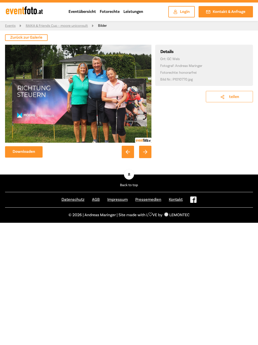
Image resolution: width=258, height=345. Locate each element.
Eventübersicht (82, 11)
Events (10, 25)
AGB (96, 199)
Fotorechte (110, 11)
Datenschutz (72, 199)
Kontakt (176, 199)
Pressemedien (148, 199)
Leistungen (133, 11)
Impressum (117, 199)
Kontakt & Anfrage (229, 11)
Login (185, 11)
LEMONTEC (179, 215)
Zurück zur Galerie (26, 37)
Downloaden (24, 151)
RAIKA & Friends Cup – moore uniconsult (57, 25)
